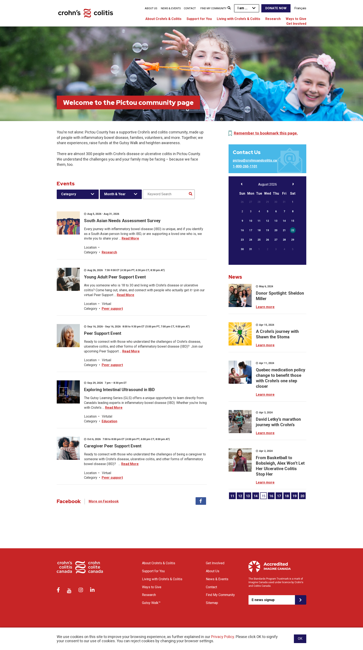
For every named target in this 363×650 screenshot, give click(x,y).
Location (90, 247)
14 (256, 496)
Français (300, 8)
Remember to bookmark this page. (266, 133)
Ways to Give (296, 19)
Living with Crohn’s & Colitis (238, 19)
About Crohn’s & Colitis (163, 19)
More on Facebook (104, 501)
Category (68, 194)
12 (240, 496)
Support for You (199, 19)
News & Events (171, 8)
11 (232, 496)
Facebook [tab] (201, 501)
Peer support (112, 309)
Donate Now (276, 8)
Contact (190, 8)
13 (248, 496)
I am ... (242, 8)
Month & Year (115, 194)
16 (271, 496)
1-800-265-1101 (245, 166)
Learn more (265, 307)
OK (300, 639)
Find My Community (213, 8)
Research (273, 19)
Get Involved (296, 24)
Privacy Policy (222, 636)
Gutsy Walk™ (151, 603)
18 (287, 496)
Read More (130, 238)
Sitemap (212, 603)
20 (302, 496)
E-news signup (263, 600)
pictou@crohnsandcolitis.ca (255, 160)
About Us (151, 8)
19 (294, 496)
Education (109, 421)
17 (279, 496)
